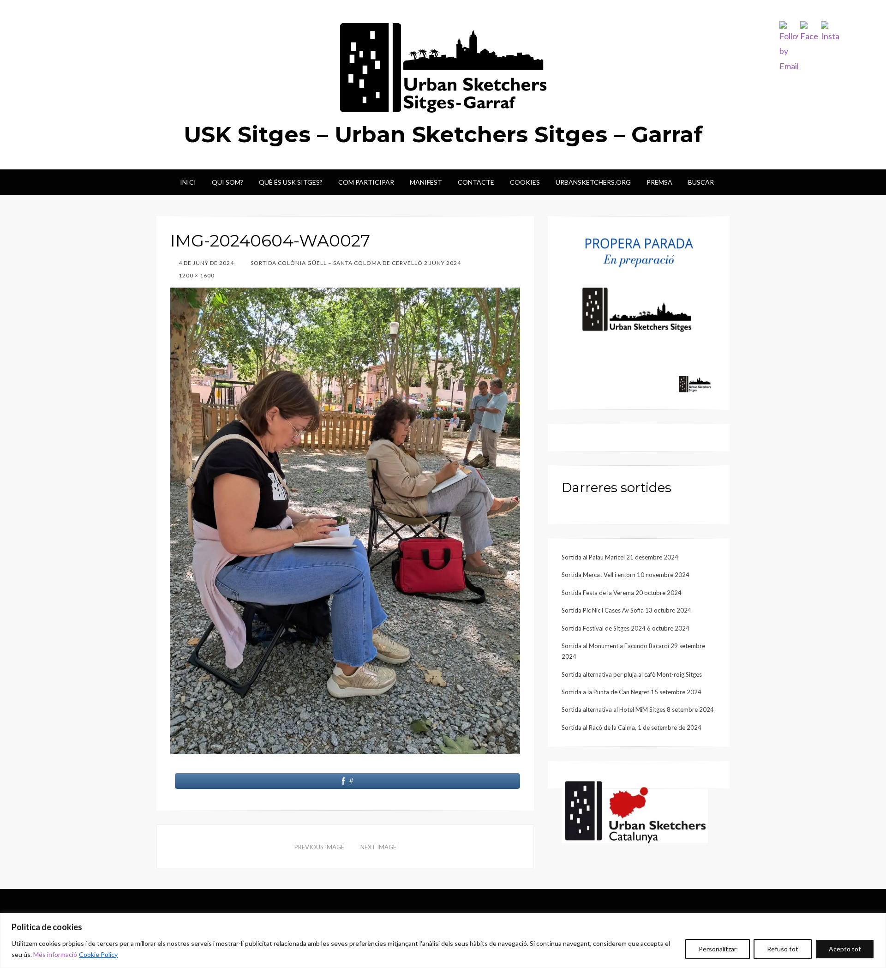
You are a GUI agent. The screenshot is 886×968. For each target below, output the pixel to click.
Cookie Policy (98, 954)
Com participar (366, 182)
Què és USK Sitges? (291, 182)
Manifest (426, 182)
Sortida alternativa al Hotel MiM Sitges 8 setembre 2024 (638, 709)
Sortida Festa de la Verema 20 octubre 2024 (622, 592)
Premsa (659, 182)
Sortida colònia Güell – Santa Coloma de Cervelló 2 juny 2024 (355, 262)
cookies (525, 182)
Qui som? (227, 182)
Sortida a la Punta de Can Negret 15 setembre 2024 (631, 692)
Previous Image (319, 847)
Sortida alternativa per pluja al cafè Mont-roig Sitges (632, 674)
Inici (188, 182)
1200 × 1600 (196, 275)
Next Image (378, 847)
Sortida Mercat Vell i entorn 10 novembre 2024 (625, 574)
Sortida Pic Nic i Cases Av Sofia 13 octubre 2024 (626, 610)
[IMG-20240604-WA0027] (345, 519)
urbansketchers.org (593, 182)
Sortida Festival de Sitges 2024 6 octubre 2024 (625, 628)
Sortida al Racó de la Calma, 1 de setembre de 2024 (631, 727)
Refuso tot (782, 949)
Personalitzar (717, 949)
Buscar (701, 182)
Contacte (476, 182)
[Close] (876, 920)
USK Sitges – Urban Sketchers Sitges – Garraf (443, 134)
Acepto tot (845, 949)
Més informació (55, 954)
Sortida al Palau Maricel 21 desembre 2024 (620, 557)
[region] (443, 940)
